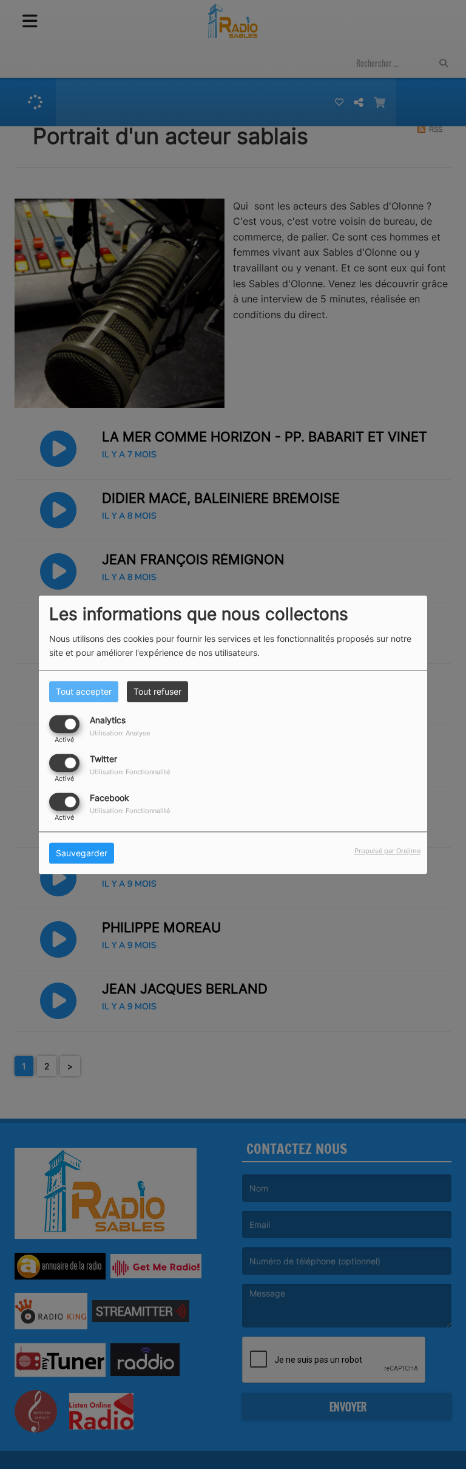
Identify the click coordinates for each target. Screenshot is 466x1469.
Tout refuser (157, 691)
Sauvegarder (81, 853)
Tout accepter (84, 691)
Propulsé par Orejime (387, 851)
